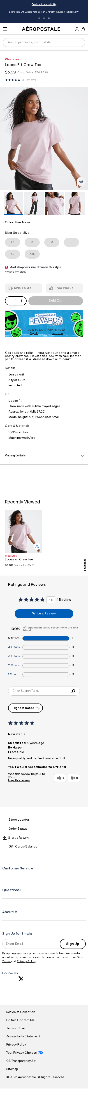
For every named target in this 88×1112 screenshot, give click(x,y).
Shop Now (72, 12)
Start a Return (18, 838)
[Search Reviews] (73, 691)
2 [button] (44, 18)
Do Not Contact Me (20, 1020)
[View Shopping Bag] (83, 29)
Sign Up (72, 944)
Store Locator (19, 820)
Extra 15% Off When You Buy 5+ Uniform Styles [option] (44, 12)
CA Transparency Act (21, 1061)
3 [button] (49, 18)
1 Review (29, 80)
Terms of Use (15, 1028)
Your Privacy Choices (21, 1053)
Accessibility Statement (23, 1036)
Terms (6, 961)
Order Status (18, 829)
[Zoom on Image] (81, 181)
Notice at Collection (20, 1012)
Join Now (57, 333)
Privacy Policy (26, 961)
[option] (44, 138)
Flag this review (19, 780)
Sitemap (12, 1069)
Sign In (34, 333)
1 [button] (39, 18)
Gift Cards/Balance (23, 846)
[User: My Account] (77, 30)
